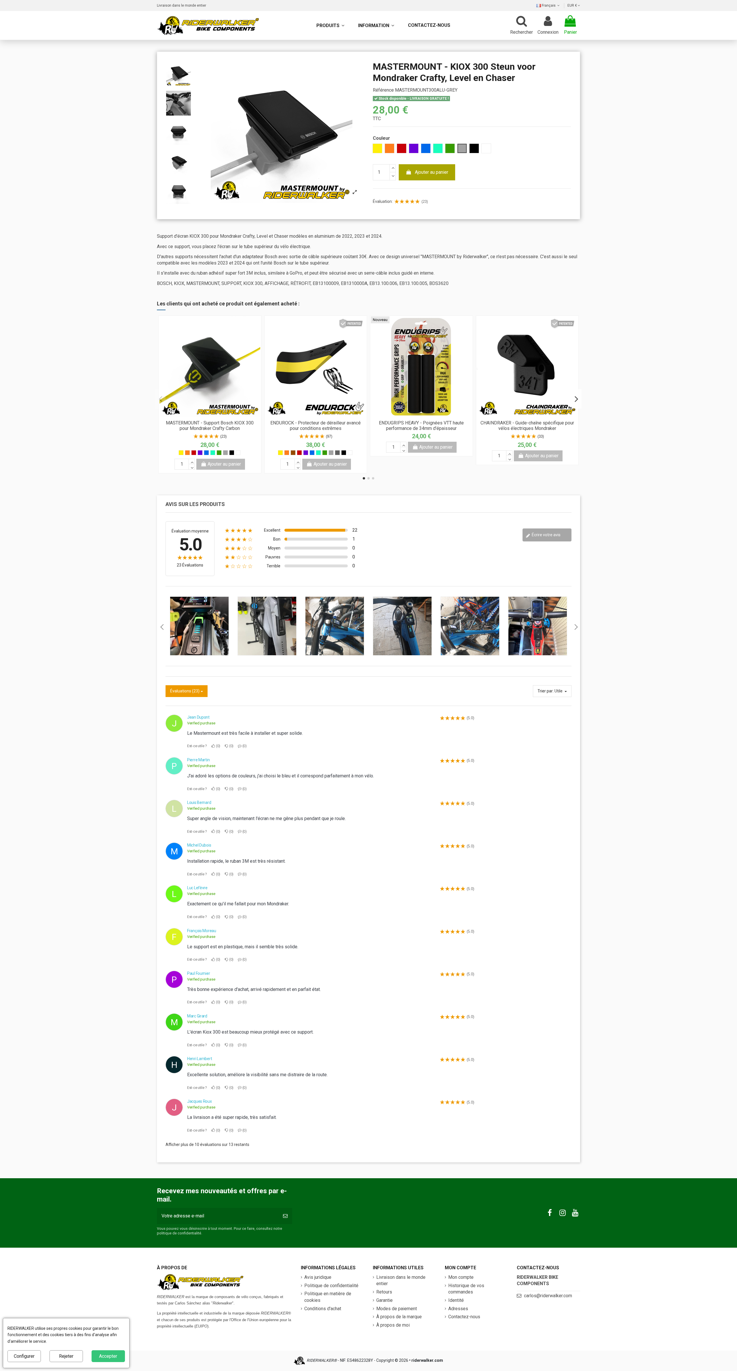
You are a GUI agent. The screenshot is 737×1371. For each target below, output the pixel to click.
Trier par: (545, 691)
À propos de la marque (399, 1316)
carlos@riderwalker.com (548, 1295)
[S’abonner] (285, 1216)
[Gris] (225, 452)
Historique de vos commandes (466, 1289)
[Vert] (219, 452)
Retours (384, 1292)
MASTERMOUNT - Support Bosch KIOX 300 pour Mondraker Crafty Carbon (210, 425)
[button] (376, 25)
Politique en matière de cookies (327, 1297)
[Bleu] (206, 452)
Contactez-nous (464, 1316)
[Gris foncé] (337, 452)
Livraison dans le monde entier (181, 5)
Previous (161, 627)
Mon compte (461, 1277)
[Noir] (231, 452)
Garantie (384, 1300)
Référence (383, 90)
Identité (456, 1300)
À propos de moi (393, 1325)
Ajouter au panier (431, 172)
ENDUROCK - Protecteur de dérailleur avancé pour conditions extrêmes (315, 425)
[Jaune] (181, 452)
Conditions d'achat (322, 1308)
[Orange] (187, 452)
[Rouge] (193, 452)
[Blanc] (238, 452)
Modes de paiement (396, 1308)
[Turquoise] (212, 452)
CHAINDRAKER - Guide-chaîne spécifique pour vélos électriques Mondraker (527, 425)
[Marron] (293, 452)
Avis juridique (317, 1277)
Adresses (458, 1308)
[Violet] (200, 452)
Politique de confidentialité (331, 1285)
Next (576, 627)
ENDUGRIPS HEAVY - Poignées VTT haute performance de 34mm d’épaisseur (421, 425)
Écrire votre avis (546, 534)
